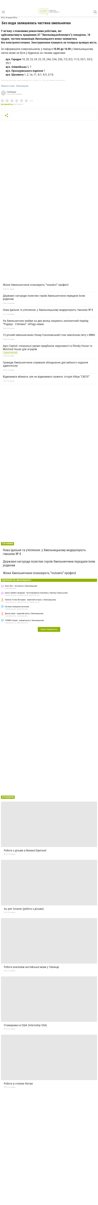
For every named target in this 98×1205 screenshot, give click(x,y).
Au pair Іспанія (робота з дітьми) (24, 908)
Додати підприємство (49, 629)
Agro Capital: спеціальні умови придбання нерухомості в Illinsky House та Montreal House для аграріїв (47, 347)
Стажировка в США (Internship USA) (25, 1025)
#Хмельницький (22, 86)
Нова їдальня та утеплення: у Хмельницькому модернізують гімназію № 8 (48, 310)
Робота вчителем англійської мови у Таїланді (31, 967)
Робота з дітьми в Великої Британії (25, 850)
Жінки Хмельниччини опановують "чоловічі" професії (35, 284)
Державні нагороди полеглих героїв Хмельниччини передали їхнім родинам (44, 297)
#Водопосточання (8, 86)
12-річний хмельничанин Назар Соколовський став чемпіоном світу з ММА (49, 335)
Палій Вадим (11, 92)
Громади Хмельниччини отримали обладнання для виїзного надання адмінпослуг (45, 364)
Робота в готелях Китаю (18, 1083)
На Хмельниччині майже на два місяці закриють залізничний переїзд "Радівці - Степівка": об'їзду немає (45, 322)
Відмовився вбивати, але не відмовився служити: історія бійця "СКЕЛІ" (46, 376)
